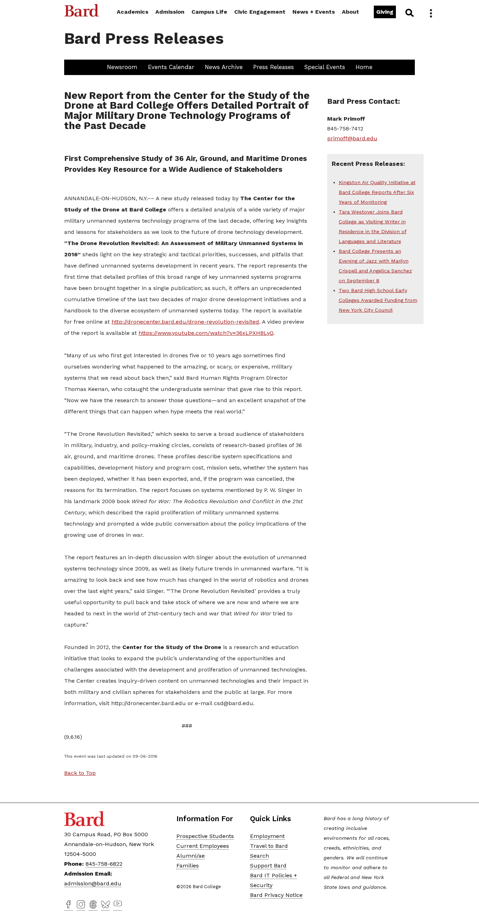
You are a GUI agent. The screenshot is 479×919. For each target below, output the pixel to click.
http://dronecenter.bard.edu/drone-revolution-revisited (185, 321)
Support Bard (268, 865)
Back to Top (80, 773)
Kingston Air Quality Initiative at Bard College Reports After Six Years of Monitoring (377, 192)
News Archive (224, 66)
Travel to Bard (269, 846)
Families (187, 865)
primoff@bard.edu (352, 138)
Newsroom (122, 66)
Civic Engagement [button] (259, 11)
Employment (267, 836)
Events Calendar (171, 66)
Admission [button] (169, 11)
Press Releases (273, 66)
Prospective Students (205, 836)
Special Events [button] (324, 66)
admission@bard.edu (92, 883)
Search (409, 12)
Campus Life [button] (209, 11)
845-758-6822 (104, 863)
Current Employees (202, 846)
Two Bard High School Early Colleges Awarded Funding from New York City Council (378, 300)
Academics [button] (132, 11)
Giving (384, 11)
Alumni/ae (190, 855)
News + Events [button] (313, 11)
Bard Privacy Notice (276, 895)
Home (364, 66)
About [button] (350, 11)
